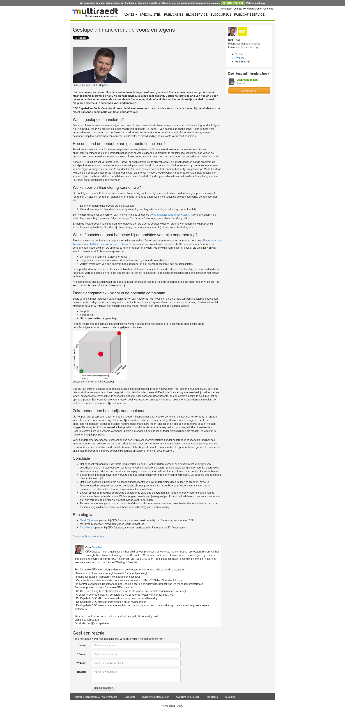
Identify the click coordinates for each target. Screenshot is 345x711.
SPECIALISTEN (150, 14)
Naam (82, 645)
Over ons (268, 9)
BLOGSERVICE (197, 14)
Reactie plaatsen (103, 687)
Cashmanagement (247, 79)
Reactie (80, 671)
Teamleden (212, 696)
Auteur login (226, 9)
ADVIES (129, 14)
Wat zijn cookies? (255, 2)
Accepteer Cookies (232, 2)
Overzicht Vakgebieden (187, 696)
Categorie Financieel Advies (89, 536)
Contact (238, 9)
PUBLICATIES (173, 14)
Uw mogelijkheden (252, 9)
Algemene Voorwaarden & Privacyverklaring (95, 696)
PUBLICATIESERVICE (249, 14)
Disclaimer (130, 696)
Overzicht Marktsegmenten (155, 696)
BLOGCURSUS (220, 14)
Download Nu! (249, 90)
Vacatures (230, 696)
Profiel (239, 54)
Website (81, 663)
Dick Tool (97, 547)
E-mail (81, 654)
